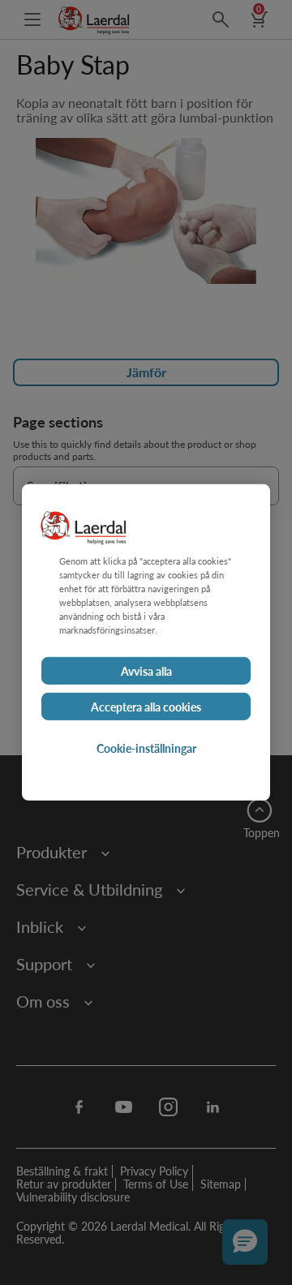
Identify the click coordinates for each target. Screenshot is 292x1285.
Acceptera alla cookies (146, 706)
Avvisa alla (146, 671)
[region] (146, 642)
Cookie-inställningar (146, 748)
